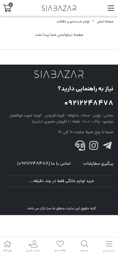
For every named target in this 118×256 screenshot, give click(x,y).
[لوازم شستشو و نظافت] (59, 74)
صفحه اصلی (105, 22)
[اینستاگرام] (93, 147)
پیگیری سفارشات (98, 163)
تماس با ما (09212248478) (44, 163)
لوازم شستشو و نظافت (73, 22)
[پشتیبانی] (80, 147)
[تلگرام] (107, 147)
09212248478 (88, 103)
